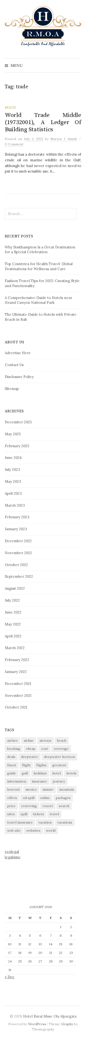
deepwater (29, 757)
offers (12, 798)
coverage (61, 748)
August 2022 (15, 588)
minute (48, 789)
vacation (45, 822)
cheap (30, 748)
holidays (40, 773)
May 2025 (13, 434)
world (50, 830)
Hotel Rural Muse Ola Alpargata (49, 1016)
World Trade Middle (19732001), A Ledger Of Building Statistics (43, 122)
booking (13, 748)
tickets (38, 814)
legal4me (13, 857)
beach (61, 740)
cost (44, 748)
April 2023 (13, 493)
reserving (29, 806)
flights (41, 765)
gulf (25, 773)
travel (54, 814)
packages (63, 798)
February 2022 (17, 659)
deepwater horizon (59, 757)
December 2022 (18, 541)
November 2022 (18, 553)
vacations (64, 822)
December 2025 (18, 422)
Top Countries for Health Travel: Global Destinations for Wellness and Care (39, 266)
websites (33, 830)
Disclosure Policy (19, 376)
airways (45, 740)
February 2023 (17, 517)
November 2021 (18, 695)
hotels (71, 773)
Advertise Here (18, 353)
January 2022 (16, 671)
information (16, 781)
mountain (66, 789)
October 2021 (16, 707)
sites (11, 814)
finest (11, 765)
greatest (59, 765)
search (64, 806)
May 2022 (13, 624)
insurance (39, 781)
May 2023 (13, 481)
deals (11, 757)
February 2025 (17, 446)
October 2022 (16, 564)
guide (11, 773)
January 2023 (16, 529)
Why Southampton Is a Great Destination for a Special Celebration (40, 249)
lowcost (13, 789)
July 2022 (12, 600)
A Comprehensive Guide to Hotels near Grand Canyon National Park (38, 300)
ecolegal (12, 851)
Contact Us (14, 364)
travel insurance (20, 822)
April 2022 (13, 636)
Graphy (67, 1024)
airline (29, 740)
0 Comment (14, 144)
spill (24, 814)
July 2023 (12, 469)
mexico (31, 789)
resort (48, 806)
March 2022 (15, 648)
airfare (12, 740)
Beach (10, 107)
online (45, 798)
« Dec (9, 977)
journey (59, 781)
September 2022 (19, 576)
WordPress (37, 1024)
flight (26, 765)
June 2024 (13, 457)
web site (14, 830)
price (11, 806)
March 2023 (15, 505)
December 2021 (18, 683)
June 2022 (13, 612)
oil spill (28, 798)
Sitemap (12, 388)
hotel (56, 773)
